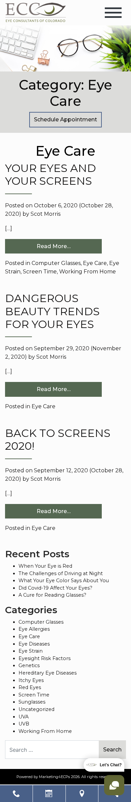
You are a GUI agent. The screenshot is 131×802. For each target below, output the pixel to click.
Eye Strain (30, 651)
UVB (23, 724)
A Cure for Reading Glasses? (52, 595)
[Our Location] (82, 793)
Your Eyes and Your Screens (50, 174)
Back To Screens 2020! (58, 439)
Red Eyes (29, 687)
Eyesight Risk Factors (44, 658)
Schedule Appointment (65, 119)
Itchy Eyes (31, 680)
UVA (23, 717)
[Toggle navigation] (113, 12)
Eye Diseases (34, 644)
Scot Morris (45, 214)
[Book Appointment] (49, 793)
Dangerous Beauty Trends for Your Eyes (52, 311)
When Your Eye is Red (45, 566)
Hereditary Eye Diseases (47, 673)
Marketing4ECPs (54, 776)
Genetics (29, 665)
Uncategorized (36, 709)
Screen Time (40, 271)
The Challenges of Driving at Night (60, 573)
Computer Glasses (56, 263)
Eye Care (95, 263)
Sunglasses (31, 702)
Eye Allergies (34, 629)
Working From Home (87, 271)
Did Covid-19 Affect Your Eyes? (55, 588)
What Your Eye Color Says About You (63, 580)
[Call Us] (16, 793)
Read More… (54, 246)
